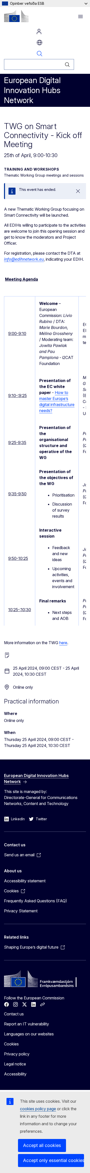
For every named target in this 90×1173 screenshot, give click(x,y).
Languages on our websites (29, 1033)
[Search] (67, 64)
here (63, 642)
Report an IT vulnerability (26, 1023)
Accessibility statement (25, 880)
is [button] (39, 42)
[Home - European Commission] (16, 16)
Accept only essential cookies (53, 1160)
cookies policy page (38, 1108)
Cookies (11, 1043)
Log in (39, 31)
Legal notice (15, 1063)
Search (39, 53)
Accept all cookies (42, 1145)
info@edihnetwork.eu (24, 259)
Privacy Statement (21, 910)
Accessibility (15, 1073)
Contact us (14, 1013)
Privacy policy (17, 1053)
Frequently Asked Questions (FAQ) (35, 900)
